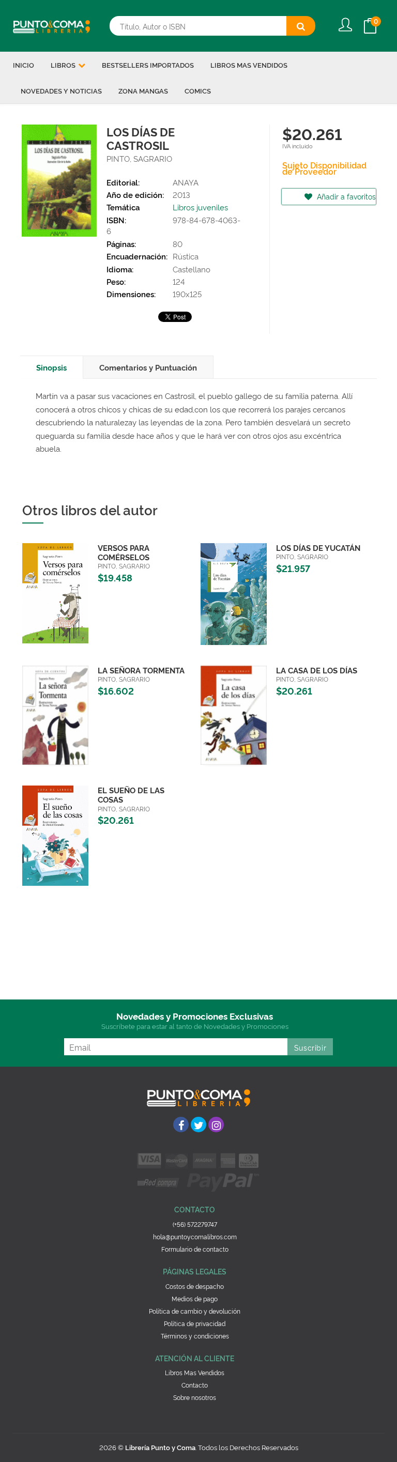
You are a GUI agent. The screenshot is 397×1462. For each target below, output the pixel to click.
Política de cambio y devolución (194, 1310)
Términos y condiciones (195, 1335)
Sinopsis (51, 367)
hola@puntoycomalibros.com (195, 1236)
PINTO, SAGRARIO (139, 158)
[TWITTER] (198, 1124)
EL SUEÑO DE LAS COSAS (131, 794)
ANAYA (185, 182)
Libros (64, 64)
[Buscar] (300, 26)
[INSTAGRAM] (216, 1124)
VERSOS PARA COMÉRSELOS (123, 552)
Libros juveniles (200, 207)
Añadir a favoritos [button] (345, 196)
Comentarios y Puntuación (148, 367)
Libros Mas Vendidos (194, 1372)
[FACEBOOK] (181, 1124)
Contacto (194, 1384)
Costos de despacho (194, 1286)
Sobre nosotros (194, 1397)
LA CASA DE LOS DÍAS (316, 670)
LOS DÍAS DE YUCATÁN (318, 547)
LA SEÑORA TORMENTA (141, 670)
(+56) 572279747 (195, 1224)
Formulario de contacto (194, 1248)
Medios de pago (195, 1298)
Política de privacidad (194, 1323)
